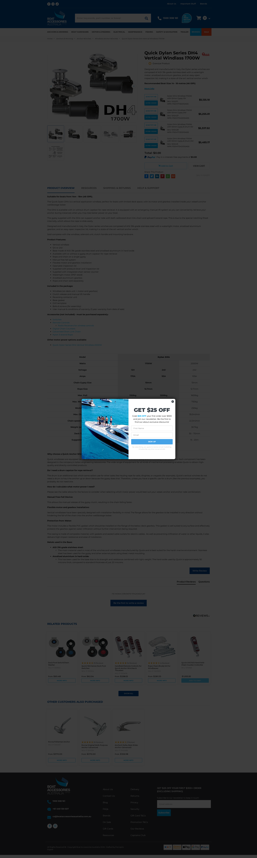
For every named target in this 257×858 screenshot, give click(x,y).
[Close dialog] (172, 401)
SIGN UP (152, 442)
